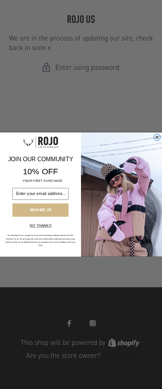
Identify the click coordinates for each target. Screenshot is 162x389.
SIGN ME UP (41, 210)
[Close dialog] (157, 137)
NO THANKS (40, 226)
